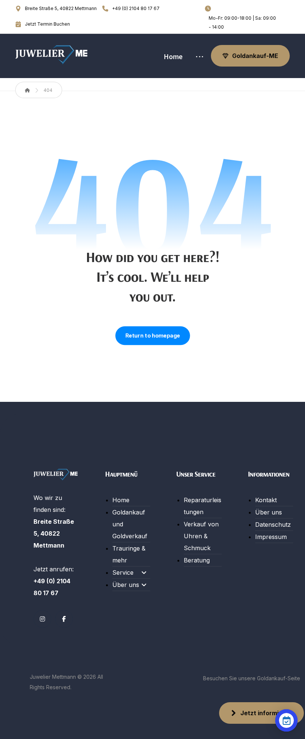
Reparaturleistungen (202, 506)
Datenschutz (273, 524)
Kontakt (266, 500)
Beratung (197, 560)
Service (123, 572)
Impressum (271, 536)
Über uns (125, 584)
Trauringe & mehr (128, 554)
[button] (199, 58)
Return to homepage (152, 335)
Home (120, 500)
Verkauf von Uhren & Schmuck (201, 536)
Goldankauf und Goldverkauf (129, 524)
